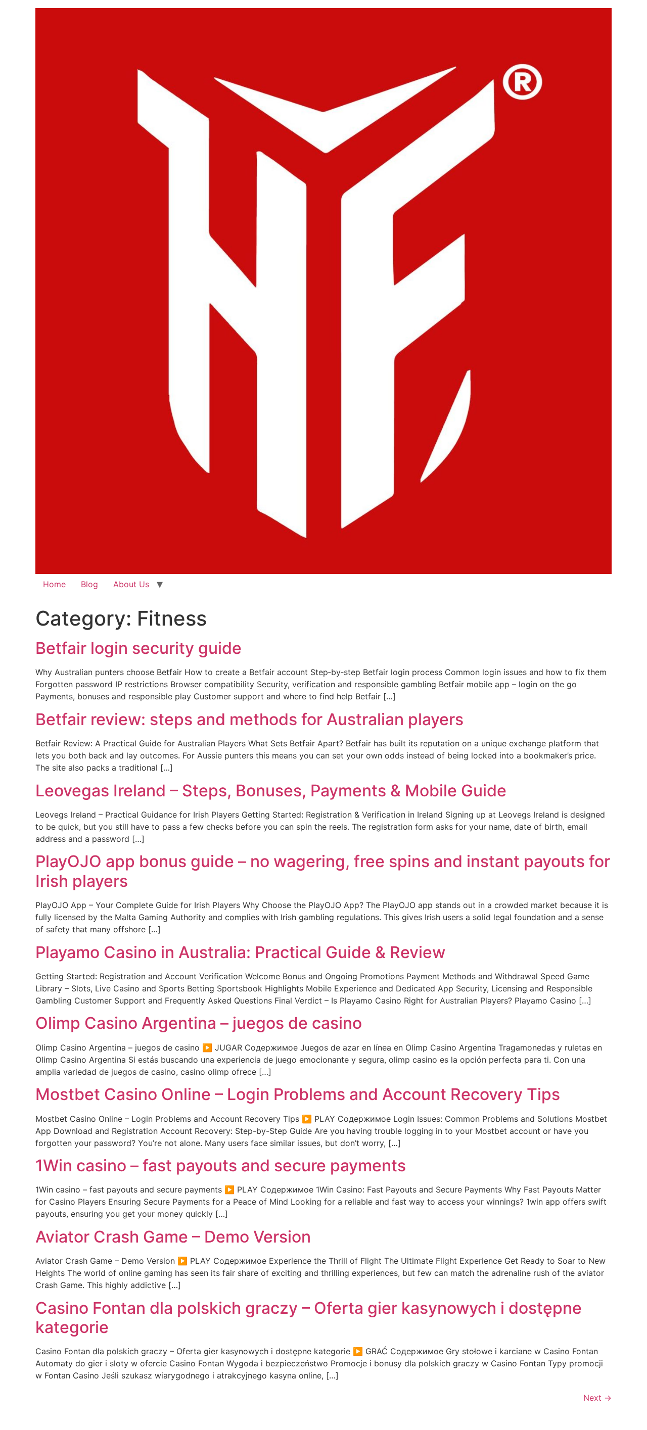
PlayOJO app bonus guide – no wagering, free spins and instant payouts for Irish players (322, 870)
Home (54, 584)
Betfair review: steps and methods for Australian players (249, 719)
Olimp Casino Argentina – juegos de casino (198, 1023)
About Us (131, 584)
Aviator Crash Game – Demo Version (173, 1237)
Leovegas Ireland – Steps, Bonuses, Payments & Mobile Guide (270, 790)
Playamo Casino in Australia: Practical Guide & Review (240, 952)
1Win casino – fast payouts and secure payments (220, 1165)
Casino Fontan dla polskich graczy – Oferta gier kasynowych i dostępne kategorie (308, 1317)
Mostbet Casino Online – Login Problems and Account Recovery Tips (297, 1094)
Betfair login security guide (138, 648)
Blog (89, 584)
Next (597, 1398)
